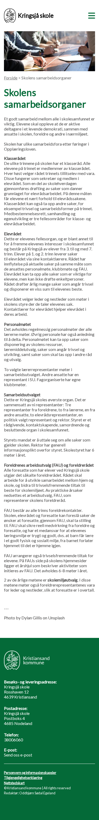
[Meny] (90, 15)
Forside (10, 77)
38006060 (13, 739)
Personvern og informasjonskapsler (30, 773)
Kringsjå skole (36, 15)
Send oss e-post (18, 754)
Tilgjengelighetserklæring (23, 778)
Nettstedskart (14, 783)
